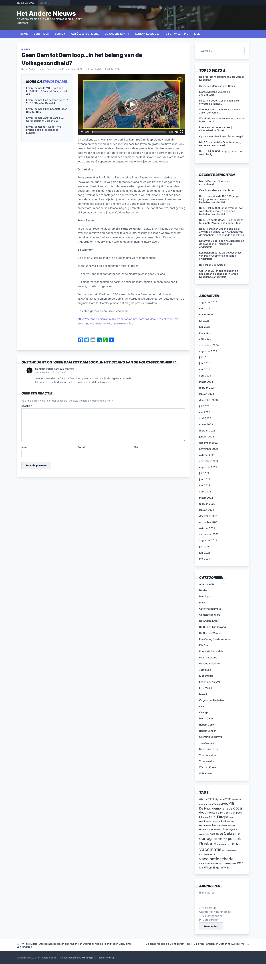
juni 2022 (204, 479)
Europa (222, 817)
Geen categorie (208, 657)
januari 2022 (206, 509)
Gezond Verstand (209, 663)
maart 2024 (206, 381)
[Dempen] (176, 131)
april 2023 (205, 418)
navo (219, 833)
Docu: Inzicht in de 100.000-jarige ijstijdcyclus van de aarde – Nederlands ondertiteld (219, 199)
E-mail (81, 447)
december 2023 (208, 400)
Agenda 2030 (223, 799)
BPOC (202, 602)
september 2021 (208, 534)
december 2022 (208, 442)
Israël (215, 825)
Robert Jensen (207, 730)
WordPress (88, 957)
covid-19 (226, 803)
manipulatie (204, 834)
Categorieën (210, 919)
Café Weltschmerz (85, 33)
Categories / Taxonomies (215, 911)
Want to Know (207, 767)
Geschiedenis (205, 821)
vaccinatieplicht (207, 854)
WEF (240, 863)
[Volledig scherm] (181, 131)
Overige (203, 712)
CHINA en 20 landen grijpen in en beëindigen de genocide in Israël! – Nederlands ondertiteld (219, 273)
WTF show (205, 773)
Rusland (207, 843)
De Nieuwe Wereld (210, 633)
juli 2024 (204, 357)
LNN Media (205, 687)
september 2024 (209, 345)
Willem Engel (212, 867)
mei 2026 (204, 308)
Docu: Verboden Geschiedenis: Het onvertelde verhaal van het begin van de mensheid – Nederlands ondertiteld (221, 231)
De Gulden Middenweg (212, 626)
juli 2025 (204, 320)
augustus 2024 (208, 351)
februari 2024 (207, 387)
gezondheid (219, 821)
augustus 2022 (208, 467)
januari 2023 (206, 436)
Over (202, 706)
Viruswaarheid (207, 761)
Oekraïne (232, 833)
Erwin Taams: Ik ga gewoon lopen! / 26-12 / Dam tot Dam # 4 (47, 101)
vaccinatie (210, 849)
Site (136, 447)
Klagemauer (206, 675)
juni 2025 (204, 326)
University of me (208, 749)
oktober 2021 (207, 528)
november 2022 (208, 448)
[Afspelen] (81, 131)
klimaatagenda (229, 829)
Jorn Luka (205, 669)
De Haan (205, 808)
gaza (231, 817)
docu (237, 808)
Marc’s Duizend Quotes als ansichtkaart (214, 183)
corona (214, 804)
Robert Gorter (207, 724)
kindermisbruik (206, 829)
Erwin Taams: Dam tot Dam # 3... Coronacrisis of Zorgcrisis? (45, 119)
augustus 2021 (208, 540)
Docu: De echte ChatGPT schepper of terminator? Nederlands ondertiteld (221, 221)
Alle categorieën (212, 915)
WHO (201, 868)
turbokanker (223, 844)
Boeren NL (236, 799)
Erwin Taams (54, 82)
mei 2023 (204, 412)
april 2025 (205, 338)
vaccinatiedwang (229, 850)
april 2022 (205, 491)
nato (212, 833)
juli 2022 (204, 473)
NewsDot (110, 957)
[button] (131, 104)
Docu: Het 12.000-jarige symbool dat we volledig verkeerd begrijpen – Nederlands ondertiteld (221, 211)
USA (234, 844)
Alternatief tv (206, 584)
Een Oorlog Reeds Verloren (215, 639)
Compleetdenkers (209, 614)
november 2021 (208, 522)
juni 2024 (204, 363)
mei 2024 (204, 369)
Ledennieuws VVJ (147, 33)
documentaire (209, 812)
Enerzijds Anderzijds (211, 651)
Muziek (203, 694)
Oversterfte (219, 839)
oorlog (205, 838)
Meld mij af (208, 907)
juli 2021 (204, 546)
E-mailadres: (207, 892)
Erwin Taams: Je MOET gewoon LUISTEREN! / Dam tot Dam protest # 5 (46, 91)
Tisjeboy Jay (206, 742)
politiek (234, 838)
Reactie (26, 405)
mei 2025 (204, 332)
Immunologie (205, 825)
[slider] (129, 132)
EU (215, 817)
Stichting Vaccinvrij (210, 736)
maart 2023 (206, 424)
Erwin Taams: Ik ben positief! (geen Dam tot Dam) (46, 110)
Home (24, 33)
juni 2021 (204, 552)
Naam (24, 447)
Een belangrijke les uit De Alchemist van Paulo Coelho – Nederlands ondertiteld (220, 255)
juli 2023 (204, 406)
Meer (198, 33)
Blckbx (60, 33)
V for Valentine (177, 33)
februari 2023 (207, 430)
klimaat (217, 829)
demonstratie (222, 808)
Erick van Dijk (206, 817)
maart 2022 (206, 497)
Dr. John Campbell (231, 812)
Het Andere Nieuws (46, 13)
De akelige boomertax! (212, 264)
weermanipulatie (229, 864)
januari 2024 (206, 393)
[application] (131, 104)
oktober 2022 (207, 455)
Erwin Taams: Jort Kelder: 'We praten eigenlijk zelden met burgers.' (43, 129)
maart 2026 (206, 314)
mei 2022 (204, 485)
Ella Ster (204, 645)
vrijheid (217, 864)
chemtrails (204, 804)
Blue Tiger (41, 33)
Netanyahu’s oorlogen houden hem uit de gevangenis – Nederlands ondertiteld (221, 243)
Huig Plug (230, 821)
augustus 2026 (208, 302)
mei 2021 (204, 558)
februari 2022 (207, 503)
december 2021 (208, 515)
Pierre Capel (206, 718)
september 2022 (209, 460)
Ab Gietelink (207, 799)
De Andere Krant (117, 33)
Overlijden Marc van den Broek (217, 190)
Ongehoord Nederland (212, 700)
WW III (225, 867)
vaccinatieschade (216, 858)
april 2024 (205, 375)
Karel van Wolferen (227, 825)
